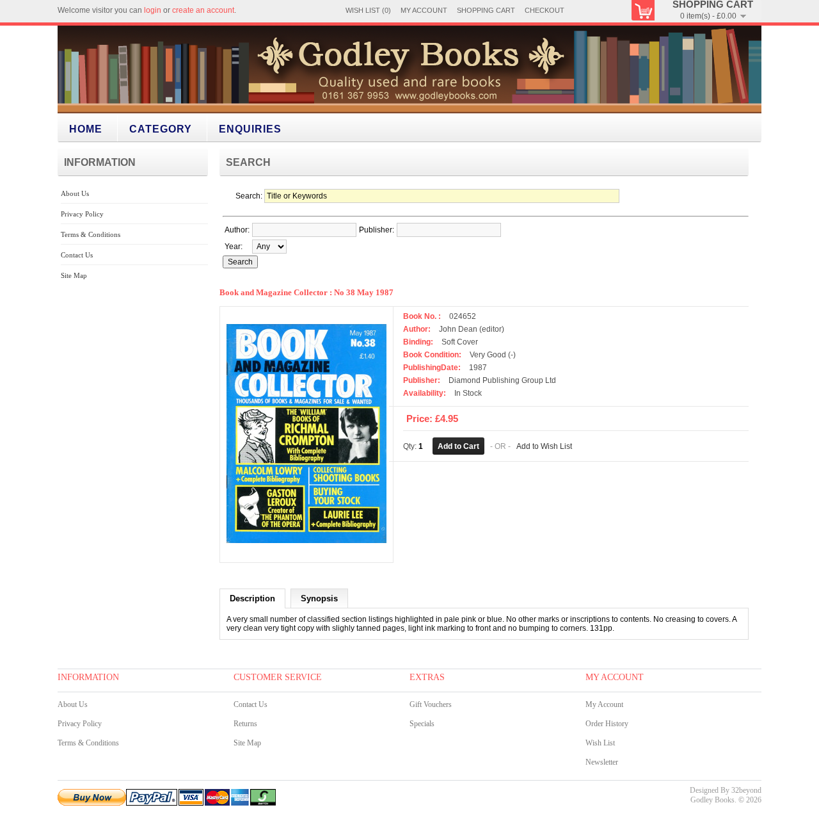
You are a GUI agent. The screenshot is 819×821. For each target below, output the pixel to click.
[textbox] (304, 230)
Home (85, 129)
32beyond (746, 790)
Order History (606, 723)
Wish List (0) (368, 10)
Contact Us (77, 255)
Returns (245, 723)
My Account (424, 10)
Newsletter (601, 762)
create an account (203, 10)
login (152, 10)
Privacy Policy (82, 214)
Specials (422, 723)
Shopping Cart (486, 10)
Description (252, 598)
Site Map (74, 275)
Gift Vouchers (431, 704)
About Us (75, 193)
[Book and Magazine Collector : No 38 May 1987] (306, 551)
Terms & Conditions (90, 234)
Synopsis (319, 598)
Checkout (544, 10)
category (160, 129)
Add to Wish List (544, 446)
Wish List (600, 742)
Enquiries (250, 129)
